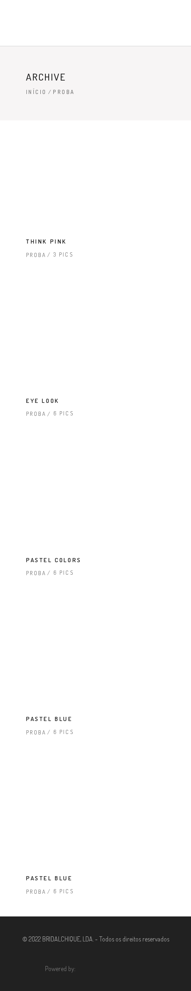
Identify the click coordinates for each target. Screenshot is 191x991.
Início (36, 91)
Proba (36, 254)
